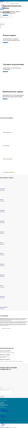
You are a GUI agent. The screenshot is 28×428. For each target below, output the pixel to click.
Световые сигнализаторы (4, 410)
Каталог (2, 415)
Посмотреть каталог (5, 15)
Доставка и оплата (3, 416)
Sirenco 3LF (2, 253)
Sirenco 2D (1, 242)
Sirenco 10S (2, 199)
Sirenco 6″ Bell (2, 296)
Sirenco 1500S (2, 210)
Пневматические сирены (4, 411)
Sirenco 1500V (2, 221)
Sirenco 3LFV (2, 264)
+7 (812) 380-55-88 (2, 0)
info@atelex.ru (16, 3)
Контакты (2, 417)
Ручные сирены (3, 409)
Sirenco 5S (1, 285)
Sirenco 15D (2, 231)
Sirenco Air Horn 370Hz (3, 307)
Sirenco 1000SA (2, 188)
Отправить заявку (2, 190)
